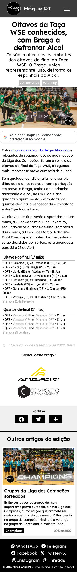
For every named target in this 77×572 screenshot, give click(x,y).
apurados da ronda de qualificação (40, 150)
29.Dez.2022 (29, 83)
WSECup (50, 83)
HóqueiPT (25, 567)
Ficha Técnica (41, 567)
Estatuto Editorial (63, 567)
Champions (14, 531)
